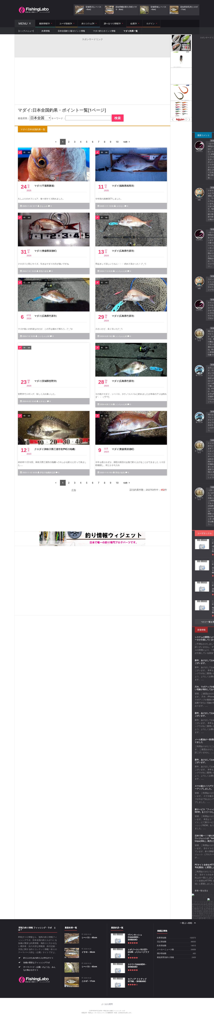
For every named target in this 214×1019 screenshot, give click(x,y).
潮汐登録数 (161, 953)
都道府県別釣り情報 (165, 957)
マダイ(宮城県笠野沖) (45, 381)
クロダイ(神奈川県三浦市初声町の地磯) (54, 449)
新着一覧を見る (201, 890)
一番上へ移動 (186, 923)
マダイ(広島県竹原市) (123, 250)
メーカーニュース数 (165, 949)
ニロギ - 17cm (88, 980)
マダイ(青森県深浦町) (45, 250)
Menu (23, 23)
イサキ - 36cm (88, 951)
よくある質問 (107, 1004)
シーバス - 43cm (89, 966)
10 (117, 141)
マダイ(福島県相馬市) (123, 185)
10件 (125, 141)
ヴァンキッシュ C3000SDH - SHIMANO (135, 937)
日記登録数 (161, 942)
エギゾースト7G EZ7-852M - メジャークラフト (138, 952)
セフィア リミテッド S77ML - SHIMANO (137, 980)
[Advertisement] (92, 47)
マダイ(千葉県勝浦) (44, 185)
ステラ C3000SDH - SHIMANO (137, 965)
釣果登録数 (161, 938)
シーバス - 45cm (89, 937)
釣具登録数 (161, 945)
